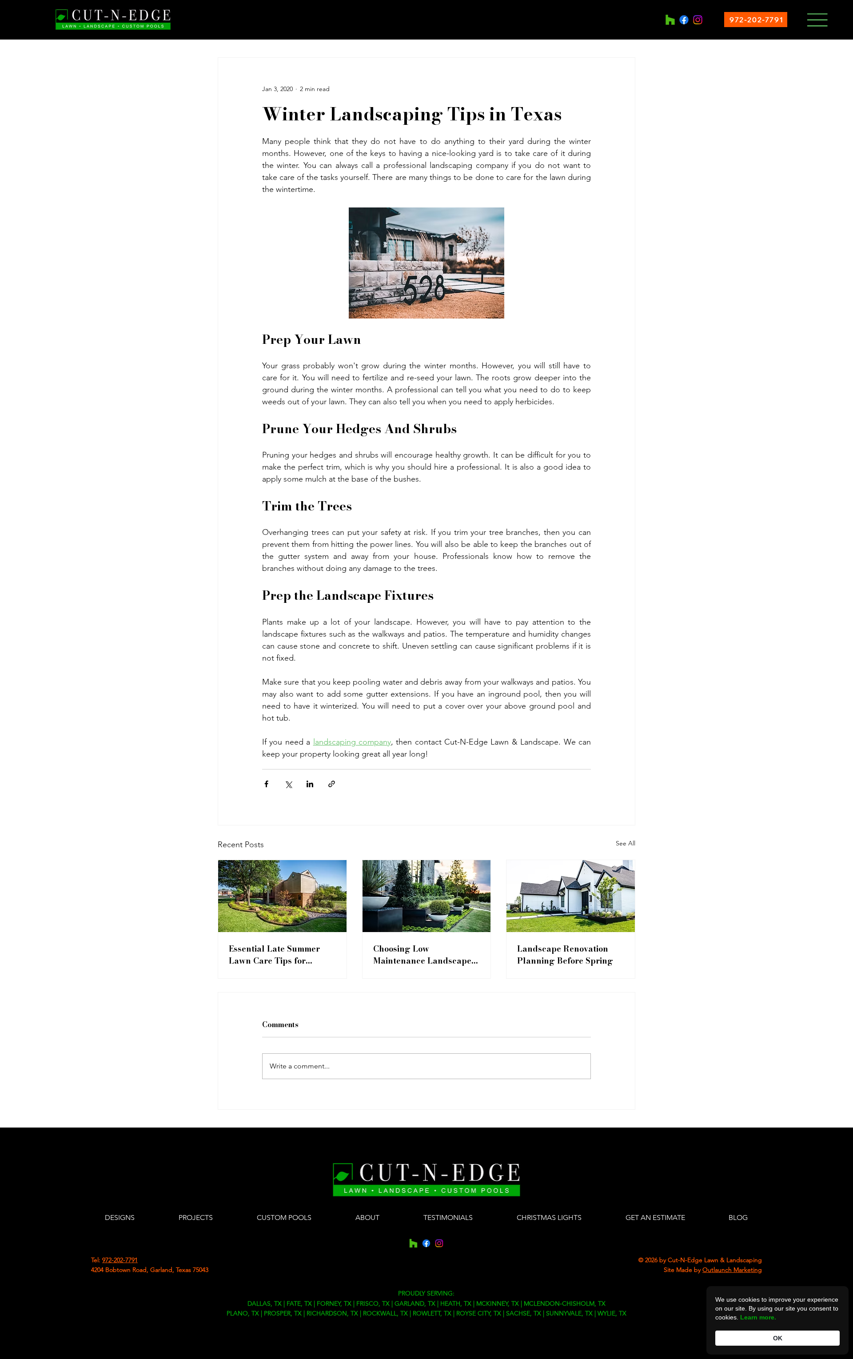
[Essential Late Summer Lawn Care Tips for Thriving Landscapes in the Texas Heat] (282, 896)
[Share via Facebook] (266, 784)
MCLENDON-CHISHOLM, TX (565, 1303)
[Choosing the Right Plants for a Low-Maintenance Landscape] (427, 896)
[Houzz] (670, 20)
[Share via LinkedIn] (310, 784)
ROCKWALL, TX (385, 1313)
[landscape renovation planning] (570, 896)
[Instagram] (698, 20)
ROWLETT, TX (432, 1313)
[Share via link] (331, 784)
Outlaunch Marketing (732, 1270)
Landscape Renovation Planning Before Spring (565, 955)
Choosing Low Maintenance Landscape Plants (422, 955)
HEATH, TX (455, 1303)
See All (625, 843)
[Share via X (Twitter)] (288, 784)
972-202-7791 (120, 1260)
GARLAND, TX (415, 1303)
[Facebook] (684, 20)
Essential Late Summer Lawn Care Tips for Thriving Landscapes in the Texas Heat (276, 955)
